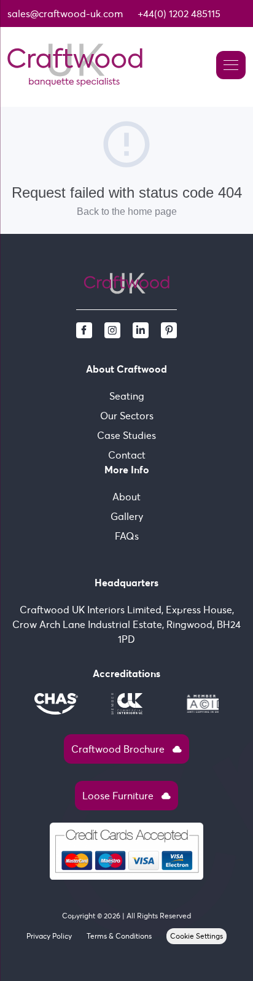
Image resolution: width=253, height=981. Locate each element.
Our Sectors (127, 415)
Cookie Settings (196, 935)
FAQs (127, 536)
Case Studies (126, 435)
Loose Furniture (126, 795)
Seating (126, 396)
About (126, 496)
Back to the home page (127, 211)
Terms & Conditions (119, 935)
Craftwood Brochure (126, 749)
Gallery (127, 516)
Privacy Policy (49, 935)
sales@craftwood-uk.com (65, 13)
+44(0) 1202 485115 (179, 13)
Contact (127, 455)
